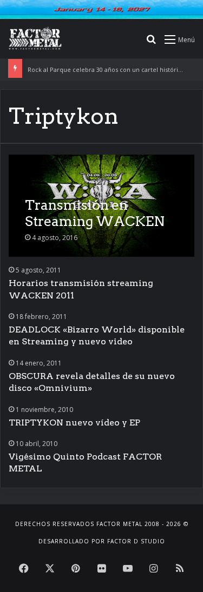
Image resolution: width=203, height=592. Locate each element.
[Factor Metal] (35, 38)
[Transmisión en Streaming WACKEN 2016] (101, 206)
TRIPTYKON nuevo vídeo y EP (74, 422)
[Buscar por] (151, 43)
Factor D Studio (136, 541)
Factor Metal (119, 524)
